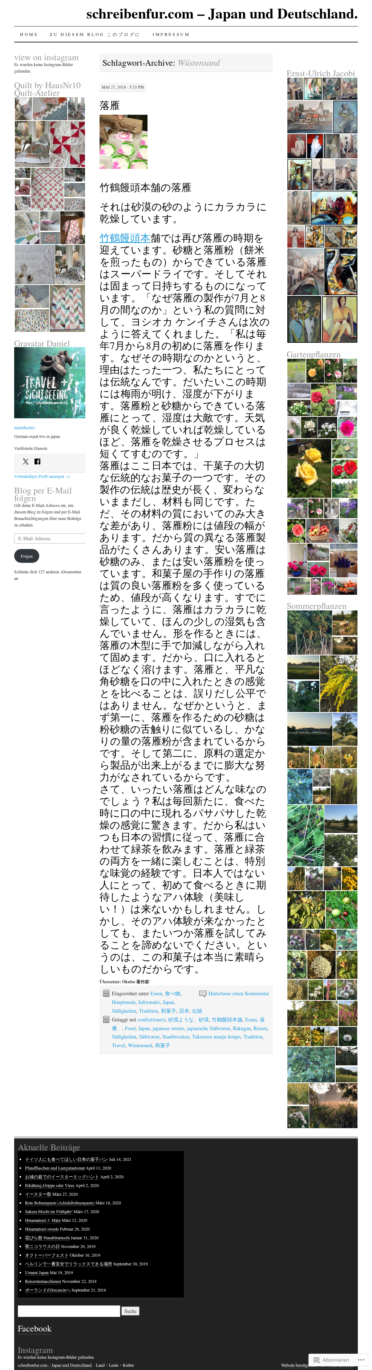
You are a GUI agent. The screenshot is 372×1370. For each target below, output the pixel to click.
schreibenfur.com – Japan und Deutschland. (222, 13)
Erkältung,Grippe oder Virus (49, 1185)
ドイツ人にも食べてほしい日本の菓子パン (66, 1159)
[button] (23, 109)
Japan (168, 1002)
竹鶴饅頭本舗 (227, 1019)
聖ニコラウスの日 (42, 1246)
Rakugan (242, 1028)
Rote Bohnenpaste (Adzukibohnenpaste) (59, 1203)
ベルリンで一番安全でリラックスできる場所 (68, 1264)
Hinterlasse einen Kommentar (239, 993)
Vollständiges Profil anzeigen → (42, 476)
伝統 (197, 1010)
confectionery (151, 1019)
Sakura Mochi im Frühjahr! (49, 1211)
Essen (156, 993)
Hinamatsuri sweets (42, 1229)
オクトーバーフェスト (47, 1255)
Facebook (35, 1328)
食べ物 (172, 993)
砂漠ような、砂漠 (188, 1019)
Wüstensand (140, 1045)
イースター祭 (38, 1194)
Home (29, 34)
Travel (118, 1045)
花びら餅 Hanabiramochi (47, 1237)
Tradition (148, 1010)
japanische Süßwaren (208, 1028)
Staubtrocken (175, 1036)
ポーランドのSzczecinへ (47, 1290)
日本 (184, 1010)
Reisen (260, 1028)
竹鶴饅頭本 (125, 237)
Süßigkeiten (124, 1010)
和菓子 (168, 1010)
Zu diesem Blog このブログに (95, 34)
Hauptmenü (124, 1002)
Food (130, 1028)
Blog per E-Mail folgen (43, 494)
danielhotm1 (24, 427)
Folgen (27, 556)
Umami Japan (37, 1272)
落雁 (110, 105)
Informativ (149, 1002)
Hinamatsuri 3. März (43, 1220)
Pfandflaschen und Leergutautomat (55, 1168)
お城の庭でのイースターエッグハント (62, 1176)
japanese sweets (168, 1028)
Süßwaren (149, 1036)
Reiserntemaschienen (43, 1281)
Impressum (171, 34)
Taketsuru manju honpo (216, 1036)
